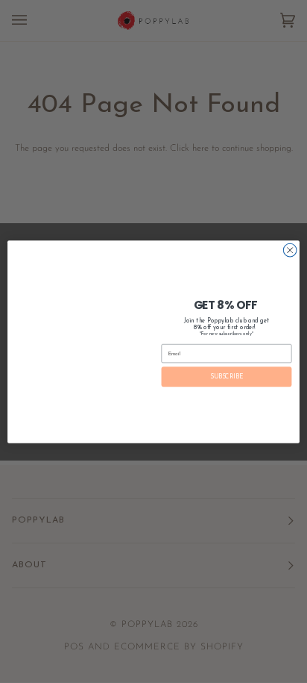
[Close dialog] (290, 250)
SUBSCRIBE (226, 376)
